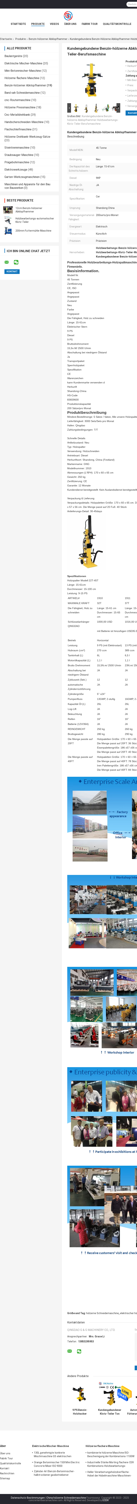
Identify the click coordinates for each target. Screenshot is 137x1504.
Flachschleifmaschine (18, 129)
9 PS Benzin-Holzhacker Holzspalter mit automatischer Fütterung (80, 1412)
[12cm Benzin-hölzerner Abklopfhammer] (8, 210)
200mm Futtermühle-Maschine (33, 230)
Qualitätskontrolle (117, 24)
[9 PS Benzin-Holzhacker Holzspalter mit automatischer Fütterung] (79, 1394)
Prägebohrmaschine (16, 162)
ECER (106, 1500)
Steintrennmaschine (16, 147)
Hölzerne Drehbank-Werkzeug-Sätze (27, 136)
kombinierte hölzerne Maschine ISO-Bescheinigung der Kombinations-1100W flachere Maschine (111, 1455)
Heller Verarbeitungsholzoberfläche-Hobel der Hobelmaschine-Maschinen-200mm (109, 1474)
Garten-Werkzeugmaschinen (22, 177)
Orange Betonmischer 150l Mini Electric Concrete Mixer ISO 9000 (57, 1464)
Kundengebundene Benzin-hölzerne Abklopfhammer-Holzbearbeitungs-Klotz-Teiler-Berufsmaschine (92, 120)
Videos (54, 24)
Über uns (70, 24)
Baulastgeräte (13, 56)
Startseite (18, 24)
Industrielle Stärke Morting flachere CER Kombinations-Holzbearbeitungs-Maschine (110, 1464)
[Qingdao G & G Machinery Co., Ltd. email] (8, 262)
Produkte (38, 24)
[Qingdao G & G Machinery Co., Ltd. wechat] (18, 262)
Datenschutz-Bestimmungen (28, 1497)
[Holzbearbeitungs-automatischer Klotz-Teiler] (8, 220)
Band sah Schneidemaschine (22, 92)
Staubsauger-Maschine (18, 155)
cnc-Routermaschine (17, 100)
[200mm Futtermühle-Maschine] (8, 230)
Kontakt (4, 1468)
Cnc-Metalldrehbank (17, 114)
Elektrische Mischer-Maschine (23, 63)
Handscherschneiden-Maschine (24, 122)
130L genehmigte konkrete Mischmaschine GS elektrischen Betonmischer (52, 1455)
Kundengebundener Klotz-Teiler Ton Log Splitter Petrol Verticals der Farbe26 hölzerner (109, 1412)
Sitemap (5, 1478)
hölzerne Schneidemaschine (102, 1313)
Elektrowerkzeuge (15, 169)
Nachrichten (7, 1473)
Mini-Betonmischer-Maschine (22, 70)
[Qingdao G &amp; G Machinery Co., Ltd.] (68, 15)
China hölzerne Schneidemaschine (66, 1497)
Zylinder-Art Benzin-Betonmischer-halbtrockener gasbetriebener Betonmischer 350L (54, 1473)
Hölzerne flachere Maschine (21, 78)
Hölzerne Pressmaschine (19, 107)
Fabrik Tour (90, 24)
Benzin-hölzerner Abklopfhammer (48, 39)
